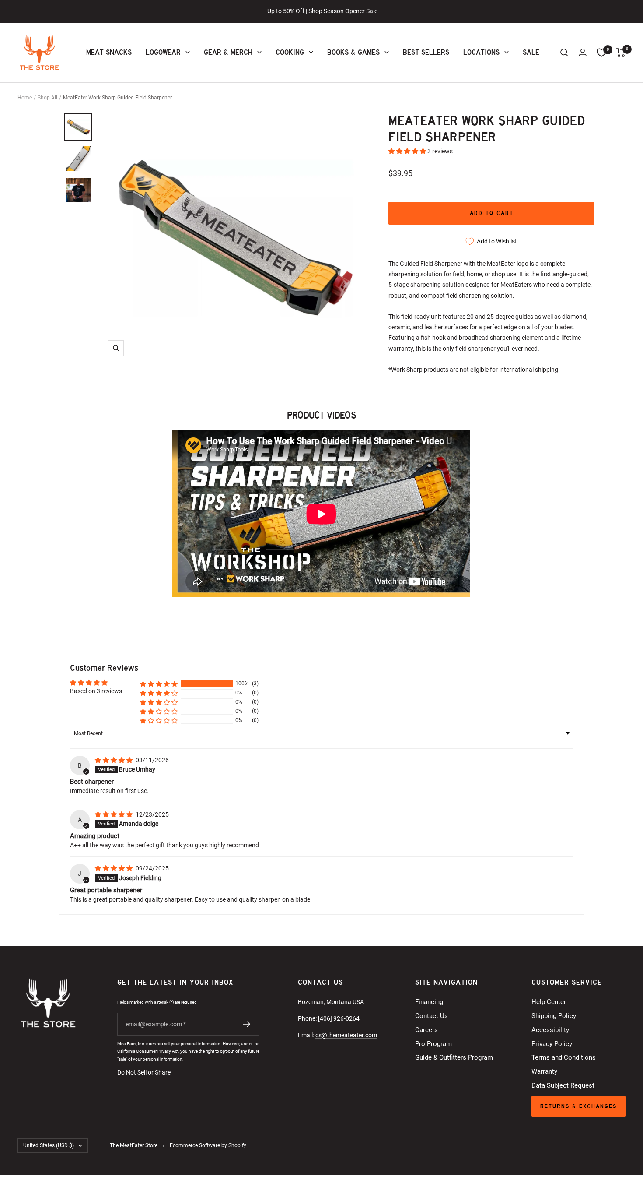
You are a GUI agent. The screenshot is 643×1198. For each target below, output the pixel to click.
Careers (426, 1030)
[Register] (247, 1024)
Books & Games (353, 52)
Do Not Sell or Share (144, 1072)
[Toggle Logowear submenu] (187, 52)
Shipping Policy (553, 1016)
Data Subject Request (562, 1085)
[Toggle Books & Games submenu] (386, 52)
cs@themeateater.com (346, 1035)
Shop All (47, 98)
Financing (429, 1002)
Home (24, 98)
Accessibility (550, 1030)
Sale (531, 52)
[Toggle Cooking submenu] (310, 52)
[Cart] (621, 52)
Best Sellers (426, 52)
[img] (114, 760)
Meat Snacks (109, 52)
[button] (407, 151)
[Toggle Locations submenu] (506, 52)
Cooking (290, 52)
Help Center (548, 1002)
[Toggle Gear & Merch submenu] (258, 52)
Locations (481, 52)
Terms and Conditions (563, 1057)
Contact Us (431, 1016)
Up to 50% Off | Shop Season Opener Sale (322, 10)
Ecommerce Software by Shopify (208, 1145)
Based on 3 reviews (96, 690)
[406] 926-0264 (339, 1018)
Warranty (544, 1071)
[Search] (564, 52)
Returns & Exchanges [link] (578, 1106)
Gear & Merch (228, 52)
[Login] (583, 52)
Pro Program (433, 1044)
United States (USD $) (48, 1145)
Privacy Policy (551, 1044)
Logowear (163, 52)
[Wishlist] (601, 52)
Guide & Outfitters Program (454, 1057)
